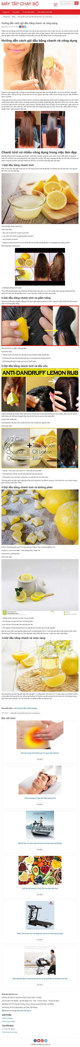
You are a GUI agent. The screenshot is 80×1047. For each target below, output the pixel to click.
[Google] (42, 1040)
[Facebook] (35, 1040)
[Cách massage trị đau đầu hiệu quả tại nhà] (40, 780)
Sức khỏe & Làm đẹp (45, 12)
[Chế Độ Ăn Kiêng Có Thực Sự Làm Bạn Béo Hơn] (40, 870)
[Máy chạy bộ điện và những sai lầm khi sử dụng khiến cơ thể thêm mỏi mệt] (40, 960)
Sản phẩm (15, 12)
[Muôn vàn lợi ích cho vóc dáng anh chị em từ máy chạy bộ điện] (40, 915)
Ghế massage (7, 1018)
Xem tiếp (39, 759)
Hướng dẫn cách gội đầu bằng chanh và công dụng (24, 713)
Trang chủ (5, 12)
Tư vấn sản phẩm (28, 12)
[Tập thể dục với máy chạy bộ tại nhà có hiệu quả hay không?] (40, 825)
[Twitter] (45, 1040)
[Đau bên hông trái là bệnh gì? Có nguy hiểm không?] (40, 735)
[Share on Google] (23, 27)
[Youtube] (38, 1040)
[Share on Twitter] (25, 27)
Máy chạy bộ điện (8, 1021)
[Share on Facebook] (20, 27)
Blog (13, 16)
